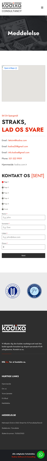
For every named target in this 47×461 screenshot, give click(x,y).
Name (4, 214)
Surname (6, 224)
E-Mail (4, 233)
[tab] (5, 182)
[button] (41, 455)
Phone (5, 243)
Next (23, 255)
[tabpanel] (23, 231)
